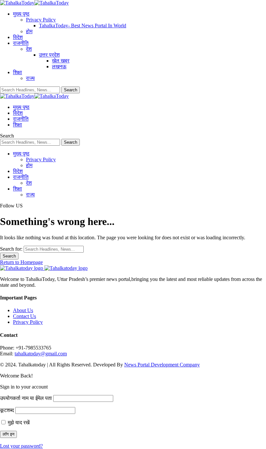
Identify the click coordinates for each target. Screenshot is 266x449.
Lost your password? (21, 446)
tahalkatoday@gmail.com (41, 353)
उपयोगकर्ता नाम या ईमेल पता (26, 398)
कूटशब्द (7, 410)
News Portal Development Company (162, 364)
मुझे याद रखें (18, 422)
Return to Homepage (21, 262)
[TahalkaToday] (34, 3)
